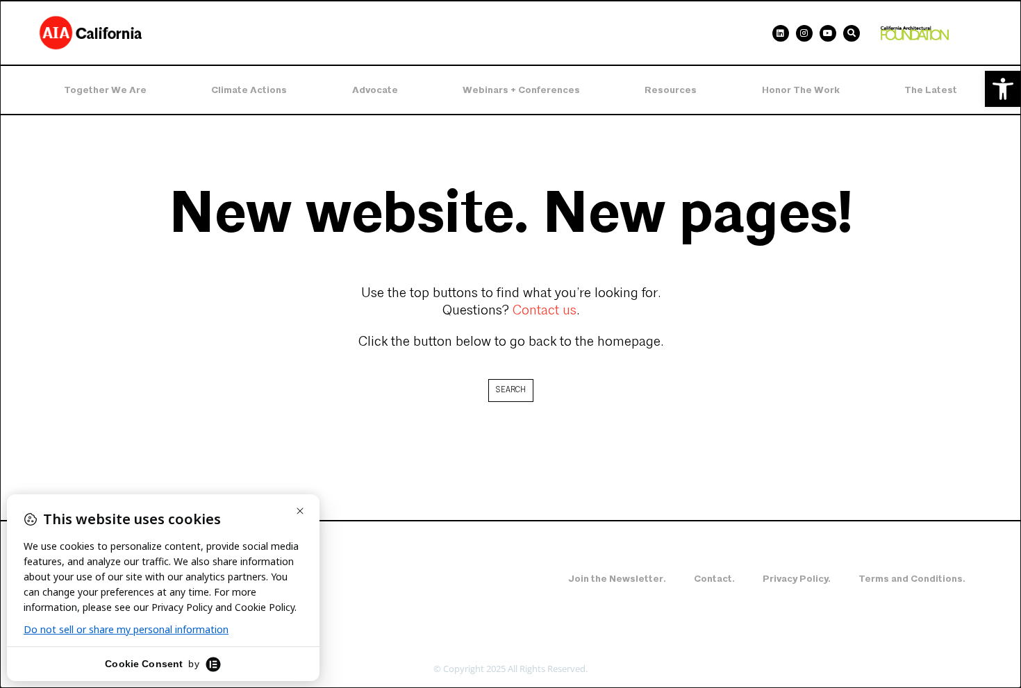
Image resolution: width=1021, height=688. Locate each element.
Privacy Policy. (797, 579)
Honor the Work (801, 90)
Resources (671, 90)
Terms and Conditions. (911, 579)
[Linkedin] (780, 33)
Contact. (714, 579)
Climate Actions (249, 90)
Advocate (375, 90)
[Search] (851, 33)
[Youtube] (828, 33)
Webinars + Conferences (521, 90)
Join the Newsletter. (617, 579)
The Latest (930, 90)
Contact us (544, 311)
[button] (1003, 89)
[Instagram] (804, 33)
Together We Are (105, 90)
